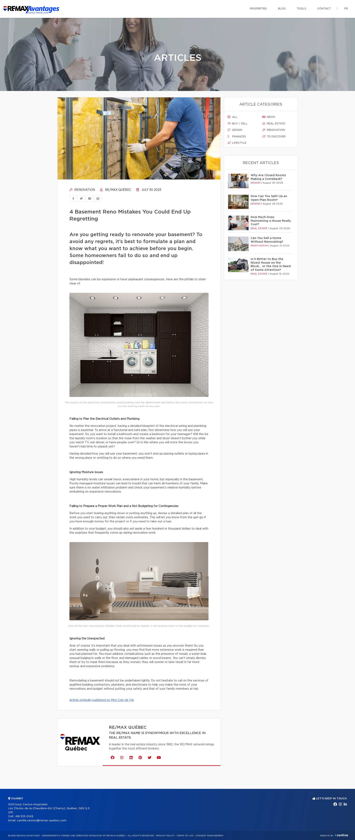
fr (346, 8)
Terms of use (184, 836)
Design (236, 130)
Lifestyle (238, 143)
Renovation (84, 189)
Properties (258, 8)
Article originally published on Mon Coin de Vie (101, 700)
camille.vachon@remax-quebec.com (41, 820)
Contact (324, 8)
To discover (276, 136)
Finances (238, 136)
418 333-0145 (24, 816)
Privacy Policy (165, 836)
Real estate (275, 123)
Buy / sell (239, 123)
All (234, 117)
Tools (301, 8)
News (270, 117)
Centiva (341, 835)
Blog (282, 8)
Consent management (209, 836)
